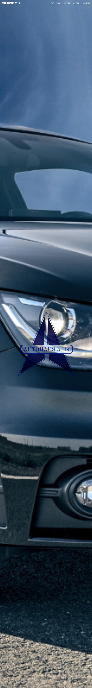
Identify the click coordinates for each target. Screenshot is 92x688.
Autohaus (55, 3)
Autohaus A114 (11, 3)
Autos (76, 3)
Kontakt (86, 3)
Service (67, 3)
